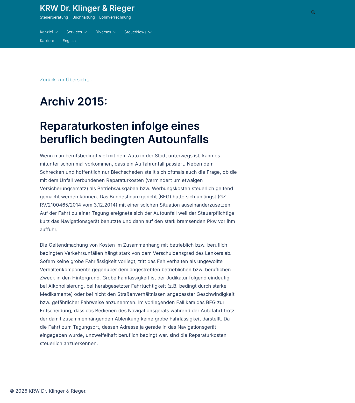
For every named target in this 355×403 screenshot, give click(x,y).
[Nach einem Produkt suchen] (313, 12)
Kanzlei (46, 31)
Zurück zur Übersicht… (66, 80)
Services (74, 31)
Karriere (47, 40)
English (69, 40)
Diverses (103, 31)
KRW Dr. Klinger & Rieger (87, 8)
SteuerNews (135, 31)
